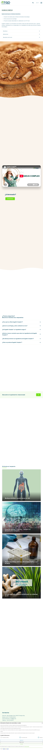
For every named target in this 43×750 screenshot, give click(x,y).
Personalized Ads (24, 737)
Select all (21, 740)
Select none (21, 742)
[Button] (38, 394)
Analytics (41, 737)
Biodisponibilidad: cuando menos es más (17, 498)
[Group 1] (5, 2)
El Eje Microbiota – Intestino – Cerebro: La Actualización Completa (17, 530)
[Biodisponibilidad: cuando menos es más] (21, 470)
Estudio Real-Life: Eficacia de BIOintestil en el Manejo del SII (21, 595)
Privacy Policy (27, 746)
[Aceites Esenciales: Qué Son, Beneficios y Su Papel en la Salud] (21, 535)
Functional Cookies (5, 737)
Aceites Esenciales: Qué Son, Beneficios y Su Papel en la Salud (21, 562)
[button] (33, 3)
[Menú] (41, 2)
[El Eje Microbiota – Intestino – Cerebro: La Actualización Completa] (21, 502)
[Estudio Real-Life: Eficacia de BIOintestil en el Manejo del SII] (21, 567)
